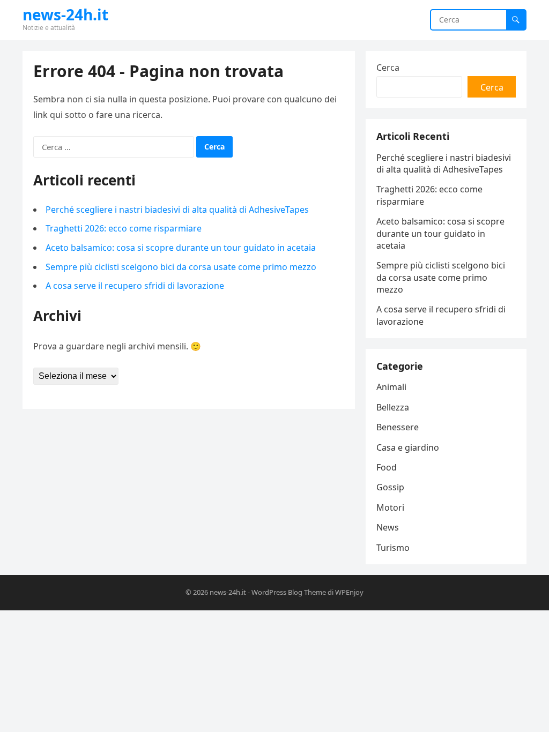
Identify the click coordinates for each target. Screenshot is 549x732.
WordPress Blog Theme (288, 592)
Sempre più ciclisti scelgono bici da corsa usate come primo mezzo (181, 267)
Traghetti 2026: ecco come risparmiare (124, 228)
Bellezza (392, 407)
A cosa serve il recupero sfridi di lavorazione (135, 286)
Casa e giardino (407, 447)
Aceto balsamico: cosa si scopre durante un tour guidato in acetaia (181, 247)
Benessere (397, 427)
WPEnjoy (349, 592)
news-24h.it (65, 14)
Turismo (393, 548)
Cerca (387, 67)
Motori (390, 507)
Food (386, 467)
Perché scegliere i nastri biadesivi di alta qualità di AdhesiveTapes (177, 209)
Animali (391, 387)
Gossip (390, 487)
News (387, 527)
